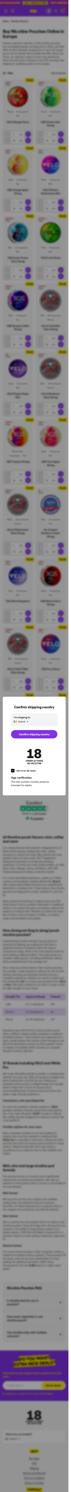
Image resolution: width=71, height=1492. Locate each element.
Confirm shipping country (34, 734)
